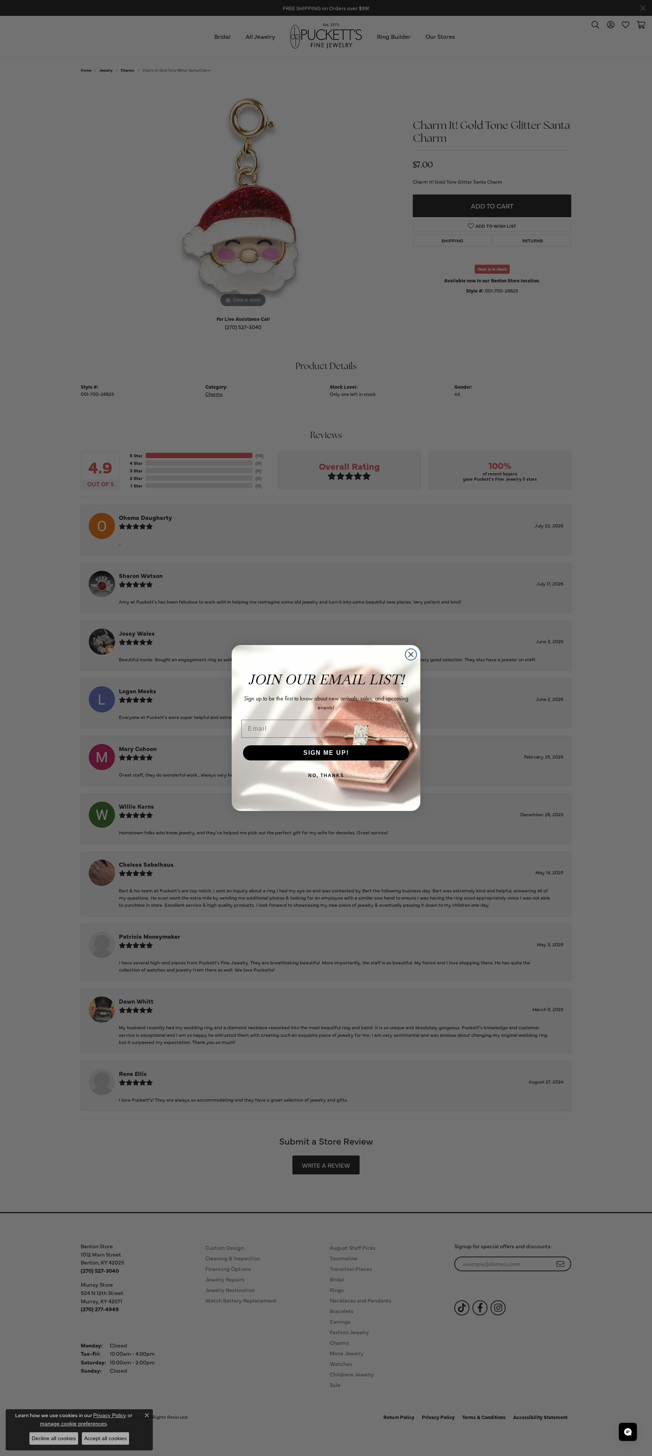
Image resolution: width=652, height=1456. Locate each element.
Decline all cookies (54, 1438)
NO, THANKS (326, 775)
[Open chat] (628, 1432)
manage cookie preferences (73, 1424)
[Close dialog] (411, 654)
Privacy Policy (109, 1415)
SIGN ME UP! (326, 752)
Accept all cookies (105, 1438)
